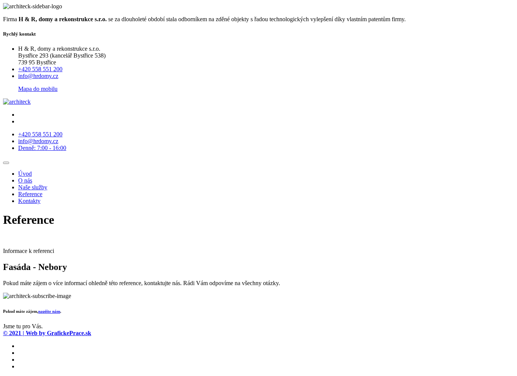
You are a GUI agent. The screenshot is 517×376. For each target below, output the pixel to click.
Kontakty (29, 201)
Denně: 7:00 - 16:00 (42, 148)
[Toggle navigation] (6, 163)
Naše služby (32, 187)
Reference (30, 194)
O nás (25, 180)
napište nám (49, 311)
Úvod (25, 173)
